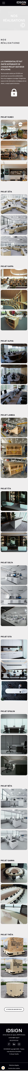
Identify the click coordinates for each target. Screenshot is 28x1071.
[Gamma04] (14, 914)
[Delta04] (14, 575)
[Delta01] (14, 595)
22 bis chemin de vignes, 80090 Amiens (14, 1035)
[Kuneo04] (14, 129)
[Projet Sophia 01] (14, 840)
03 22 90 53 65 (14, 1040)
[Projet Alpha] (14, 353)
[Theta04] (14, 988)
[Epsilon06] (14, 765)
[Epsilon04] (14, 744)
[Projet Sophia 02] (14, 819)
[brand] (22, 3)
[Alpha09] (14, 394)
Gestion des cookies (14, 1068)
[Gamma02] (14, 894)
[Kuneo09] (14, 171)
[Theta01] (14, 967)
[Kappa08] (14, 320)
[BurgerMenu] (3, 3)
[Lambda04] (14, 427)
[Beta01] (14, 798)
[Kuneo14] (14, 150)
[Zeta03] (14, 246)
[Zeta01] (14, 225)
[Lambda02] (14, 447)
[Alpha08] (14, 374)
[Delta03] (14, 616)
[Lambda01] (14, 468)
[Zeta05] (14, 204)
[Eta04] (14, 522)
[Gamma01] (14, 873)
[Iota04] (14, 649)
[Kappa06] (14, 299)
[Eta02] (14, 542)
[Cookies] (3, 1068)
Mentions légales (14, 1065)
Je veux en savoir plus (14, 1009)
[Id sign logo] (14, 1030)
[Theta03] (14, 947)
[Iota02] (14, 670)
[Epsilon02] (14, 723)
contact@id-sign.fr (14, 1037)
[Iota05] (14, 691)
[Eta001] (14, 501)
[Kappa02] (14, 278)
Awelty (17, 1054)
